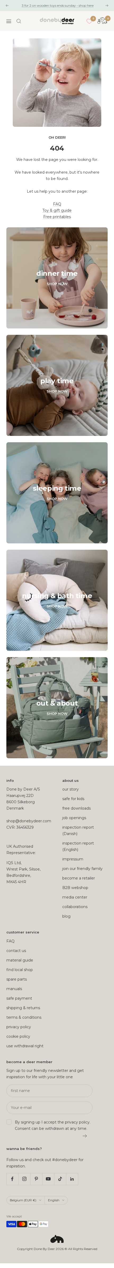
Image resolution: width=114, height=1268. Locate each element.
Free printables (57, 216)
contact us (16, 950)
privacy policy (18, 1027)
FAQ (57, 204)
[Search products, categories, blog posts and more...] (18, 21)
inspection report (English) (78, 846)
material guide (19, 960)
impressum (72, 859)
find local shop (19, 969)
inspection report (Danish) (78, 830)
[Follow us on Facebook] (12, 1179)
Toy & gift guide (57, 210)
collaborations (74, 906)
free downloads (76, 808)
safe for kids (73, 798)
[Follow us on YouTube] (48, 1179)
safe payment (19, 998)
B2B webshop (75, 887)
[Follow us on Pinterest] (36, 1179)
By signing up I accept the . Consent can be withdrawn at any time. (52, 1125)
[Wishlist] (89, 21)
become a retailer (78, 878)
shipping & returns (23, 1007)
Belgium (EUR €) (23, 1200)
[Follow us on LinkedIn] (72, 1179)
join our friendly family (82, 868)
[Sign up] (85, 1136)
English (53, 1200)
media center (74, 897)
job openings (74, 817)
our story (70, 789)
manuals (14, 988)
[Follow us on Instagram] (24, 1179)
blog (66, 916)
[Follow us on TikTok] (60, 1179)
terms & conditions (23, 1017)
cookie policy (18, 1036)
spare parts (16, 979)
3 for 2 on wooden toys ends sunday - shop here (58, 5)
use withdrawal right (24, 1046)
